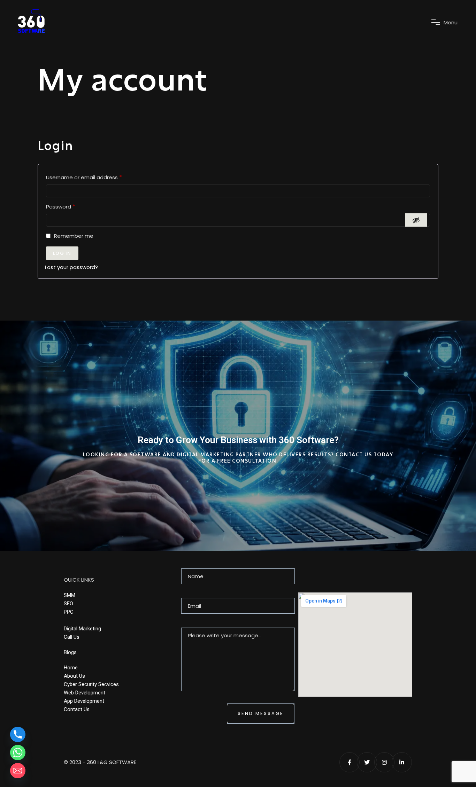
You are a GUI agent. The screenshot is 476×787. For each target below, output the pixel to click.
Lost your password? (71, 267)
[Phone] (17, 734)
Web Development (84, 693)
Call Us (71, 637)
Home (71, 667)
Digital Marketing (82, 628)
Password (72, 206)
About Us (74, 676)
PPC (69, 612)
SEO (68, 603)
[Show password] (416, 220)
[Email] (17, 770)
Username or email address (95, 176)
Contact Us (77, 709)
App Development (84, 701)
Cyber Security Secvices (91, 684)
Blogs (70, 652)
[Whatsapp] (17, 752)
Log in (62, 253)
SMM (69, 595)
